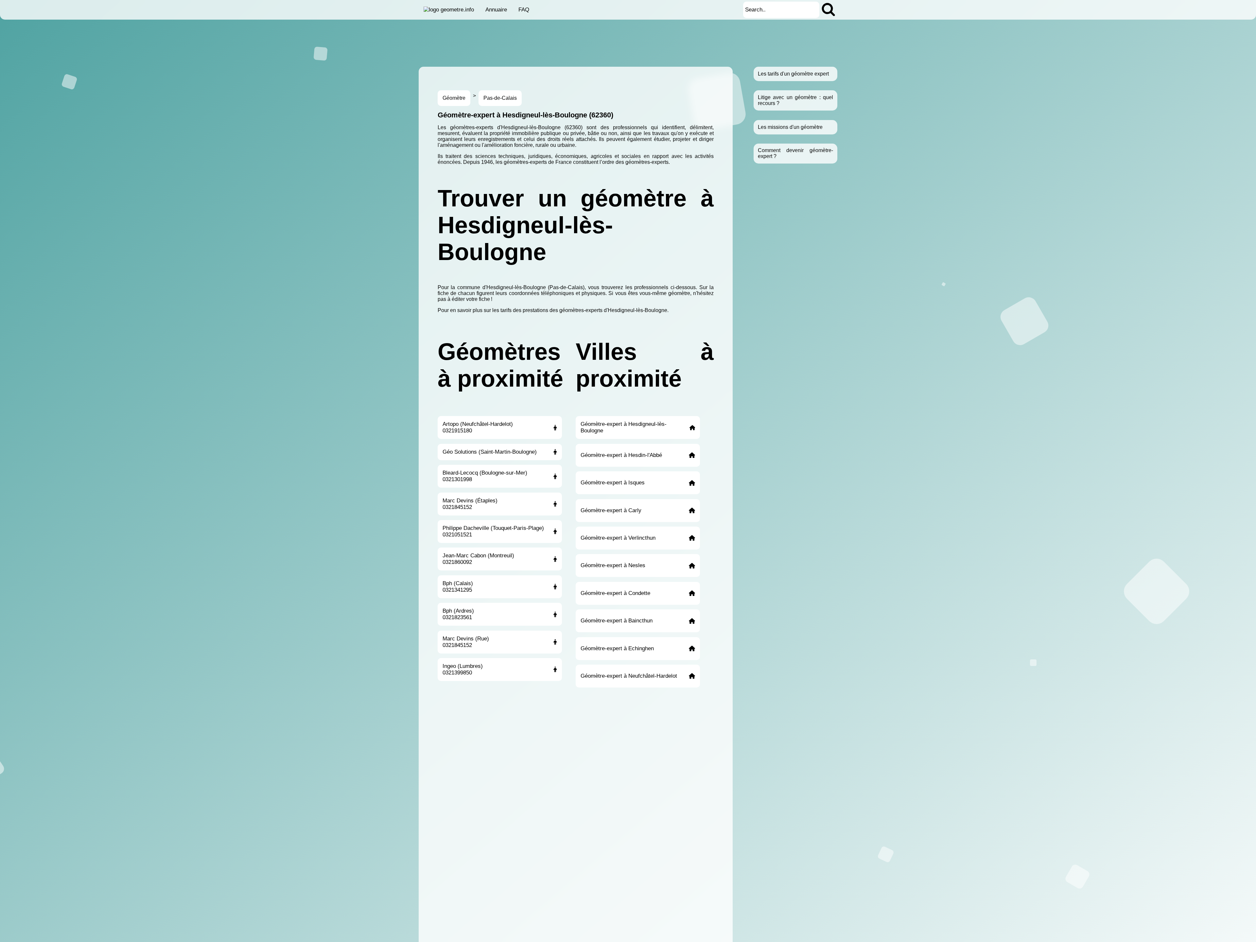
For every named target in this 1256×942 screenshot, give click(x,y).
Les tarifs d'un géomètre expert (793, 74)
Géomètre (454, 98)
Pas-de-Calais (500, 98)
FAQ (523, 10)
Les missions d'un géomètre (790, 127)
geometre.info (457, 10)
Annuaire (496, 10)
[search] (828, 10)
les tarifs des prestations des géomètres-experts (547, 310)
